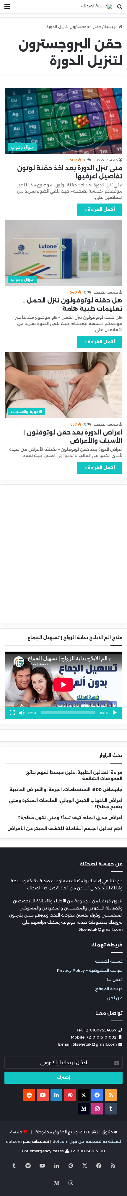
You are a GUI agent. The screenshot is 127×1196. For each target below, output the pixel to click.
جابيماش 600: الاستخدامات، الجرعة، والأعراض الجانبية (65, 789)
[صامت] (22, 713)
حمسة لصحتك (105, 160)
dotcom (14, 1141)
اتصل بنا (115, 979)
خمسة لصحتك (109, 961)
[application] (63, 685)
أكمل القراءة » (99, 209)
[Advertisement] (63, 79)
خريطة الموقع (109, 988)
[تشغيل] (115, 713)
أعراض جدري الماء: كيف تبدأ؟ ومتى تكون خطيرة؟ (70, 817)
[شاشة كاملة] (12, 713)
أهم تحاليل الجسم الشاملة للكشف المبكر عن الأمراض (64, 828)
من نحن (115, 997)
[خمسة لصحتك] (96, 6)
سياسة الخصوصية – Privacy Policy (90, 970)
